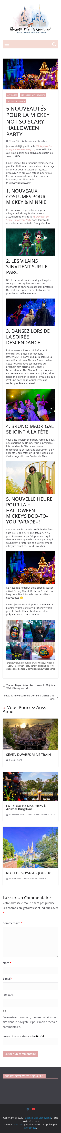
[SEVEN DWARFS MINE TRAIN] (30, 720)
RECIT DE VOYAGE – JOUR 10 (28, 873)
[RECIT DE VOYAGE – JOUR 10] (30, 828)
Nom (7, 963)
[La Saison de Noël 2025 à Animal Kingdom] (30, 773)
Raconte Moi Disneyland (36, 141)
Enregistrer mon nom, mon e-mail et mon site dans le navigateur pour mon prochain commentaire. (30, 1022)
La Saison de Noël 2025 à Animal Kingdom (26, 807)
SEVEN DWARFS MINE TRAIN (28, 754)
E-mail (8, 978)
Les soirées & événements (33, 95)
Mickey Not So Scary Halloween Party (27, 218)
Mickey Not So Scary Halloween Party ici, (29, 148)
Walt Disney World (16, 101)
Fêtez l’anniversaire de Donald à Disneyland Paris (29, 697)
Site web (8, 995)
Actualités (12, 95)
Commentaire (13, 923)
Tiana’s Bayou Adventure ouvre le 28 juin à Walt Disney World (31, 686)
